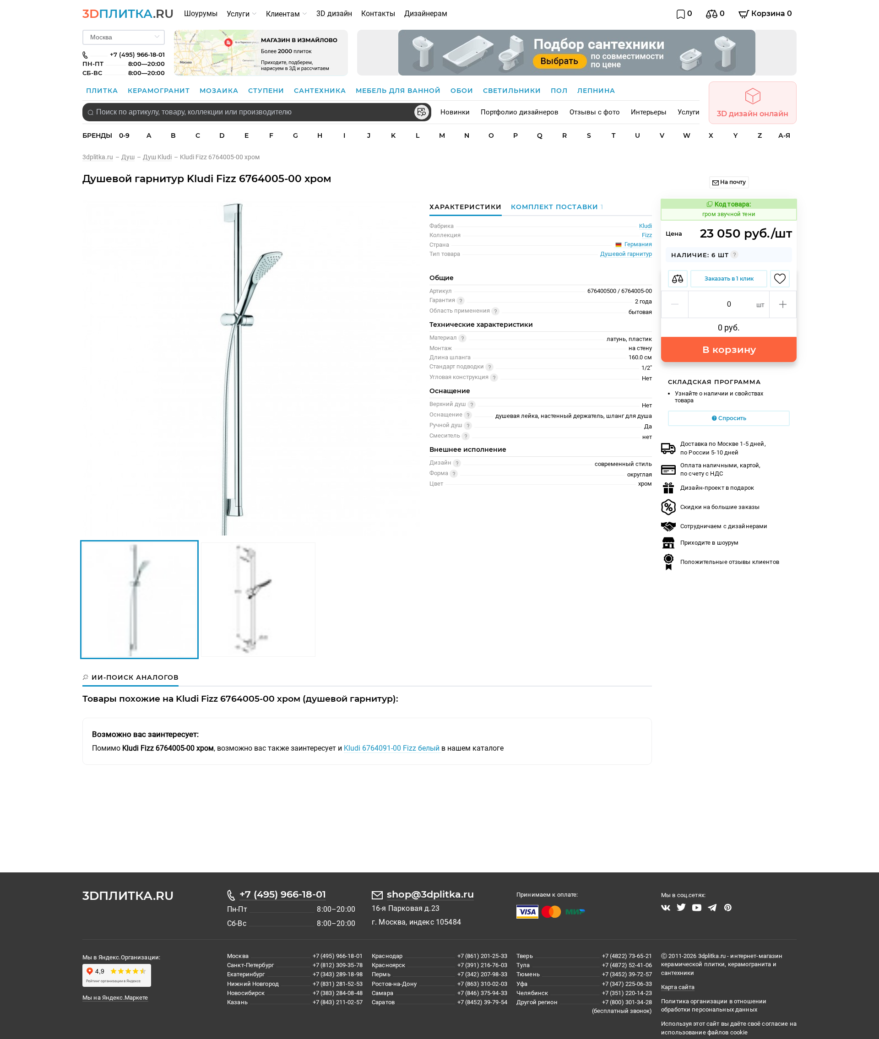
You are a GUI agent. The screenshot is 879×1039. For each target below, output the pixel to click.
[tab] (554, 207)
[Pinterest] (727, 907)
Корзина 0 (770, 13)
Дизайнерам (425, 13)
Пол (560, 91)
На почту (732, 182)
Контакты (378, 13)
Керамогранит (160, 91)
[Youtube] (696, 907)
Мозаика (220, 91)
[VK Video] (665, 907)
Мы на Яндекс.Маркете (115, 997)
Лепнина (596, 91)
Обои (463, 91)
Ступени (267, 91)
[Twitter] (681, 907)
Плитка (103, 91)
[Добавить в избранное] (780, 278)
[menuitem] (200, 13)
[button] (675, 304)
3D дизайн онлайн (752, 113)
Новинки (455, 112)
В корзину (729, 349)
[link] (101, 157)
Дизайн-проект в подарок (717, 487)
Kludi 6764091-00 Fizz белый (392, 748)
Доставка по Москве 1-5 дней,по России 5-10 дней (723, 447)
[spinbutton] (729, 304)
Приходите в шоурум (709, 542)
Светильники (513, 91)
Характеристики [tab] (465, 207)
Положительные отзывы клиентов (729, 561)
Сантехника (321, 91)
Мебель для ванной (399, 91)
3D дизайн (334, 13)
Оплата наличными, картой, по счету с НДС (720, 469)
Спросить (731, 418)
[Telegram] (712, 907)
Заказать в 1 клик (729, 278)
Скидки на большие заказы (720, 506)
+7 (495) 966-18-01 (282, 894)
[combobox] (256, 112)
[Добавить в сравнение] (678, 278)
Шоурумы (200, 13)
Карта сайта (678, 987)
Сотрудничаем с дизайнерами (723, 526)
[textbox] (256, 112)
